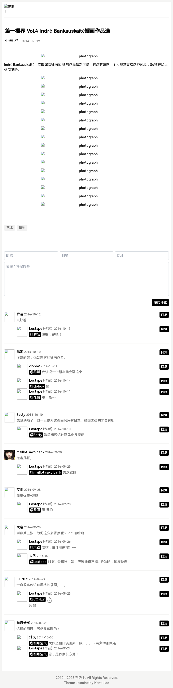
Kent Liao (101, 683)
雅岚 (32, 637)
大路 (19, 527)
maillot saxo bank (30, 452)
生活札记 (12, 41)
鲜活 (19, 314)
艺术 (9, 228)
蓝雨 (19, 490)
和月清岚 (23, 623)
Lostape (35, 329)
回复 (164, 314)
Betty (20, 415)
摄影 (22, 228)
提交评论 (160, 302)
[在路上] (9, 9)
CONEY (22, 579)
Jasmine (82, 683)
